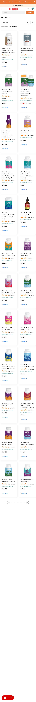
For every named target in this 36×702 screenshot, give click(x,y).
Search (30, 12)
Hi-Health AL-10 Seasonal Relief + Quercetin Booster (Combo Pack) (26, 92)
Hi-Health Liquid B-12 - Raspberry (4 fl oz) (27, 213)
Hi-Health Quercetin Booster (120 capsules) (27, 291)
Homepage (4, 26)
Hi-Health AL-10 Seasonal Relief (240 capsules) (7, 91)
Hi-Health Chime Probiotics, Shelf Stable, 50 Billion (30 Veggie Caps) (8, 215)
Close (34, 2)
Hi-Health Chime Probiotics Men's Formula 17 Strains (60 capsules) (27, 174)
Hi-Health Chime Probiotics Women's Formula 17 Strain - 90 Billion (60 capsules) (8, 174)
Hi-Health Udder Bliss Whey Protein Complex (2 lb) (27, 50)
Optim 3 (5, 66)
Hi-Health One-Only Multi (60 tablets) (7, 443)
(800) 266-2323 (19, 5)
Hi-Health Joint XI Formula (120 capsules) (8, 291)
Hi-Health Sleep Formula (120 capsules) (27, 443)
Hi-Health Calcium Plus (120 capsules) (27, 480)
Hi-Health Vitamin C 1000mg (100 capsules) (8, 254)
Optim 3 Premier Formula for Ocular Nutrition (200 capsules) (8, 50)
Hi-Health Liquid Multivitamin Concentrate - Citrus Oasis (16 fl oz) (7, 134)
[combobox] (13, 12)
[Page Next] (27, 502)
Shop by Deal (3, 9)
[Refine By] (33, 22)
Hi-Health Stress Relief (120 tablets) (27, 254)
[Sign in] (28, 9)
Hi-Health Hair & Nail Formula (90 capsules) (8, 328)
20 (24, 502)
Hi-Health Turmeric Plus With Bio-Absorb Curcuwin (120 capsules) (27, 405)
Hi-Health (24, 64)
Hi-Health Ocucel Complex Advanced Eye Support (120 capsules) (8, 366)
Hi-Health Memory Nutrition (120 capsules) (8, 480)
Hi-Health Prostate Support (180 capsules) (27, 365)
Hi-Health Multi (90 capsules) (7, 404)
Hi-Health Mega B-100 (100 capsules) (27, 328)
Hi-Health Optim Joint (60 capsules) (27, 132)
